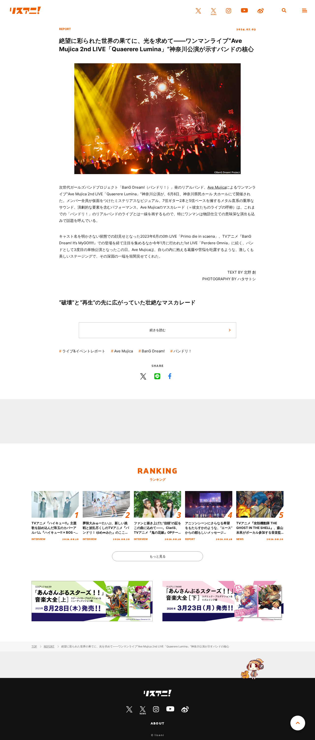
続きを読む (158, 330)
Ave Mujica (216, 187)
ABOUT (157, 723)
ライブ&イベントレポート (83, 351)
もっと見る (158, 556)
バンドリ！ (182, 351)
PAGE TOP (297, 723)
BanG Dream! (153, 351)
